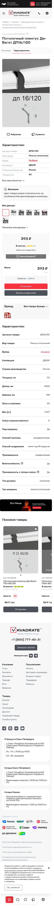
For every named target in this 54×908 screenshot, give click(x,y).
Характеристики (22, 50)
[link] (32, 4)
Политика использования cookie (17, 852)
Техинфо (6, 680)
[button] (4, 13)
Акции (5, 704)
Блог (4, 684)
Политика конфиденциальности (17, 847)
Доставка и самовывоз (36, 672)
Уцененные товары (11, 715)
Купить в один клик (26, 293)
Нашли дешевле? (28, 256)
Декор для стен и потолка (32, 22)
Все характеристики (12, 180)
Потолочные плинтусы (11, 25)
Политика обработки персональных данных (22, 842)
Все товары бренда (34, 306)
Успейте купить (9, 719)
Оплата (29, 668)
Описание (6, 50)
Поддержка (31, 680)
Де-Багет (33, 160)
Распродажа (8, 708)
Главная (5, 22)
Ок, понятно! (13, 887)
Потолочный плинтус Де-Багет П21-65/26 (20, 582)
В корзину (25, 286)
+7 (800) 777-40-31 (26, 639)
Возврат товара (33, 676)
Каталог (15, 22)
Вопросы (30, 684)
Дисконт (6, 712)
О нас (4, 668)
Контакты (6, 672)
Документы (7, 676)
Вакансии (6, 688)
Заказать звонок (26, 647)
